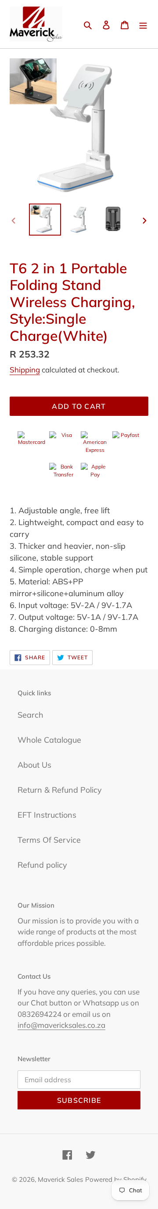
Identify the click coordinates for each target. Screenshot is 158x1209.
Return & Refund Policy (60, 790)
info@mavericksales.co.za (61, 1025)
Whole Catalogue (49, 740)
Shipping (25, 369)
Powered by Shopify (116, 1179)
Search (30, 715)
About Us (34, 765)
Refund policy (42, 865)
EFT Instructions (47, 815)
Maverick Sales (60, 1179)
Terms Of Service (49, 840)
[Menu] (143, 24)
